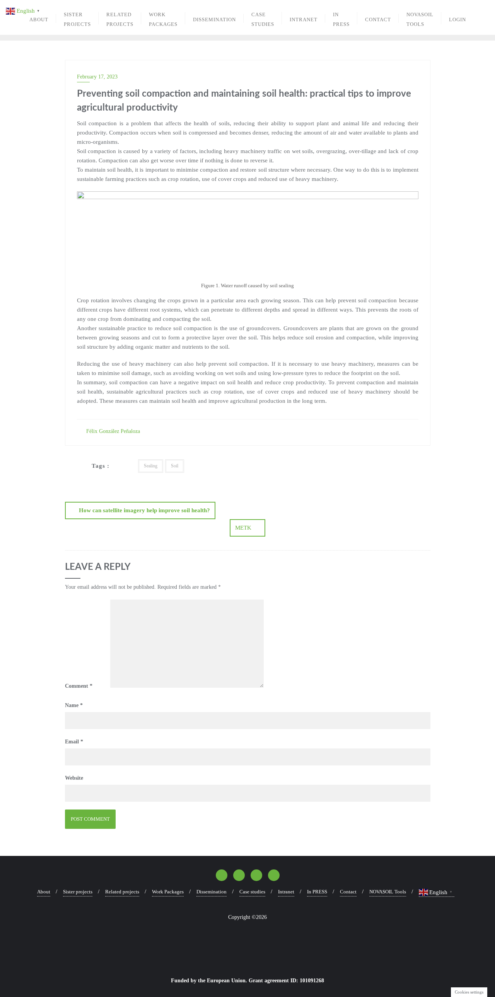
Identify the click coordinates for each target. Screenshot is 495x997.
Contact (348, 892)
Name (74, 705)
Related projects (122, 892)
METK (243, 528)
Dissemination (211, 892)
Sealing (150, 466)
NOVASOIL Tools (387, 892)
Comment (78, 686)
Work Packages (168, 892)
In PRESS (317, 892)
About (43, 892)
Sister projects (77, 892)
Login (457, 19)
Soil (174, 466)
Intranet (286, 892)
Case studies (252, 892)
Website (74, 778)
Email (74, 742)
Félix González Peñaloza (112, 431)
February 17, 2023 (97, 77)
